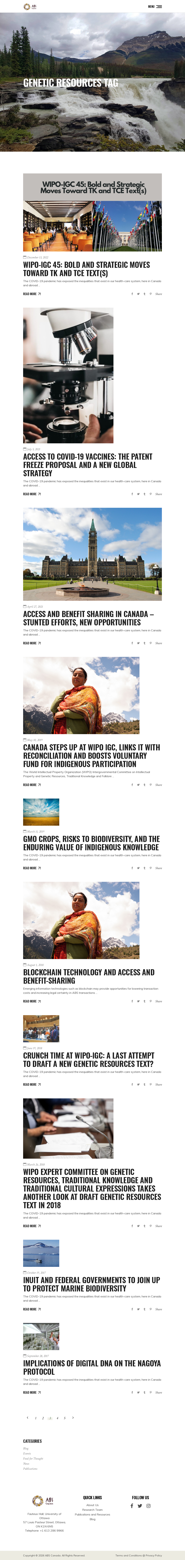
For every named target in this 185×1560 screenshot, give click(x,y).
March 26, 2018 (35, 1164)
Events (27, 1453)
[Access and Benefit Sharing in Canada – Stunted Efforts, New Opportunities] (92, 554)
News (26, 1464)
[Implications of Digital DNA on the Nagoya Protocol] (41, 1336)
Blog (25, 1448)
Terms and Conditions (128, 1555)
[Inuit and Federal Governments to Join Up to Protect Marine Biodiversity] (41, 1253)
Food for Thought (33, 1458)
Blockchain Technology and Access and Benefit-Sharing (88, 976)
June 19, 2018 (34, 1048)
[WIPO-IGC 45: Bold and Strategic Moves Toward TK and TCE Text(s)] (92, 212)
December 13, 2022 (37, 257)
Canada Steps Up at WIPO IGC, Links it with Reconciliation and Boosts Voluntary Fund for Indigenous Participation (91, 755)
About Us (92, 1505)
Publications (30, 1469)
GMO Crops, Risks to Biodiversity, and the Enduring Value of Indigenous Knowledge (91, 842)
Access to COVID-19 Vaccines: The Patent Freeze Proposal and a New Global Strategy (87, 464)
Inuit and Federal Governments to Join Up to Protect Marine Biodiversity (91, 1284)
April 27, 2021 (35, 607)
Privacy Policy (154, 1555)
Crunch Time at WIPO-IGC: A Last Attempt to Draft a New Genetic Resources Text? (88, 1059)
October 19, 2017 (36, 1273)
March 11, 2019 (35, 831)
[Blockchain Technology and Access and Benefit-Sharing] (81, 920)
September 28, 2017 (38, 1356)
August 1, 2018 (35, 965)
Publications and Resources (92, 1514)
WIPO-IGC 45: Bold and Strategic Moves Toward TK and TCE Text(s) (86, 268)
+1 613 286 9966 (52, 1530)
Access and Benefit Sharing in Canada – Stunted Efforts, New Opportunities (88, 618)
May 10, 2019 (34, 740)
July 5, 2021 (33, 449)
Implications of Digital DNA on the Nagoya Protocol (92, 1367)
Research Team (92, 1510)
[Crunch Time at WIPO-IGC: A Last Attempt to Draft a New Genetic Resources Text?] (41, 1028)
